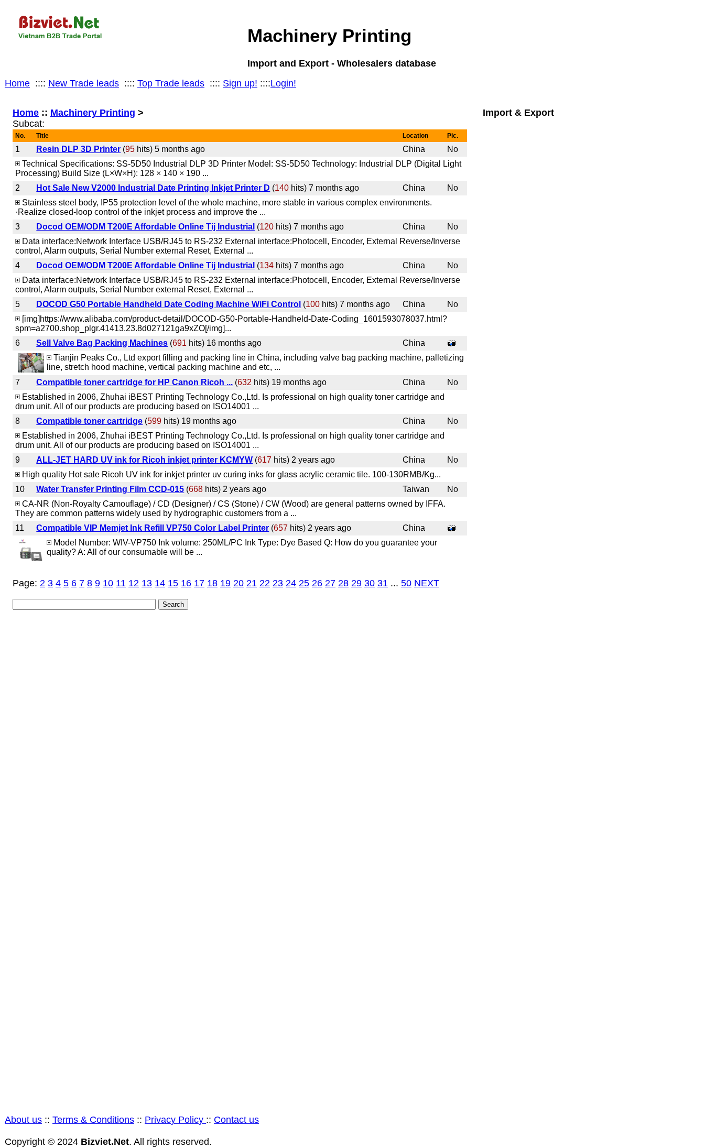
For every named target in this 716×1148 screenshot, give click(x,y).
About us (23, 1119)
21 (251, 583)
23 (278, 583)
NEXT (426, 583)
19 (225, 583)
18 (212, 583)
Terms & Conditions (93, 1119)
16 (186, 583)
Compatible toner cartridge (89, 421)
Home (17, 83)
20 (238, 583)
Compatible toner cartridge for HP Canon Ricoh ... (134, 382)
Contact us (236, 1119)
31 (382, 583)
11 (121, 583)
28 (343, 583)
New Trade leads (83, 83)
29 (356, 583)
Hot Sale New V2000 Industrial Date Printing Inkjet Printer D (153, 187)
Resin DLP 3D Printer (78, 149)
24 (291, 583)
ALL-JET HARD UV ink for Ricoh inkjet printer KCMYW (144, 459)
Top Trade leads (170, 83)
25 (304, 583)
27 (330, 583)
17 (199, 583)
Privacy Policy (175, 1119)
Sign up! (240, 83)
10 (108, 583)
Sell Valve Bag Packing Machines (102, 342)
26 (317, 583)
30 (369, 583)
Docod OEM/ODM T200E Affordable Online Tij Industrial (145, 226)
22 (264, 583)
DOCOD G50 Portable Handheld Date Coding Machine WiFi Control (168, 304)
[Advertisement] (592, 611)
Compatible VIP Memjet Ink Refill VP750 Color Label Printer (152, 527)
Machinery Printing (92, 112)
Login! (283, 83)
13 (147, 583)
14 (160, 583)
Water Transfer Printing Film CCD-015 (110, 489)
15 (173, 583)
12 (133, 583)
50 (406, 583)
